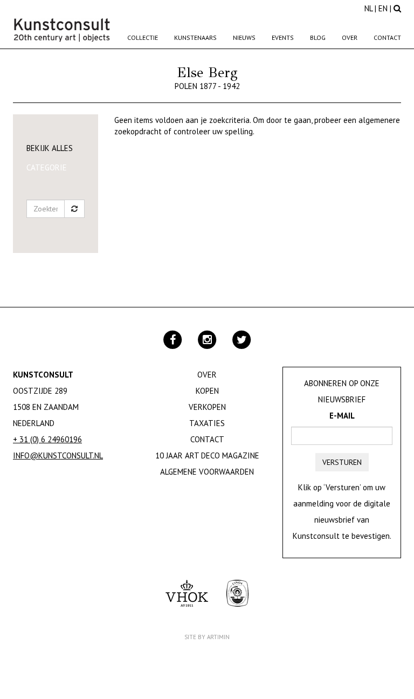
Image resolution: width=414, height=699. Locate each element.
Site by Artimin (207, 637)
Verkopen (207, 407)
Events (283, 37)
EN (383, 8)
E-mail (342, 415)
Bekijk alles (49, 148)
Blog (318, 37)
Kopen (207, 391)
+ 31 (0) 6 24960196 (47, 439)
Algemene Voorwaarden (207, 472)
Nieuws (244, 37)
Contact (387, 37)
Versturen (342, 462)
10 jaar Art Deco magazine (207, 455)
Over (349, 37)
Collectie (142, 37)
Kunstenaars (195, 37)
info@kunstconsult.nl (58, 455)
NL (368, 8)
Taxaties (207, 423)
